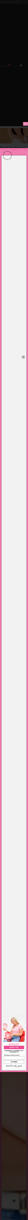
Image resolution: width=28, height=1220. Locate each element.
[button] (23, 357)
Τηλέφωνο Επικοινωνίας (12, 1055)
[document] (14, 610)
